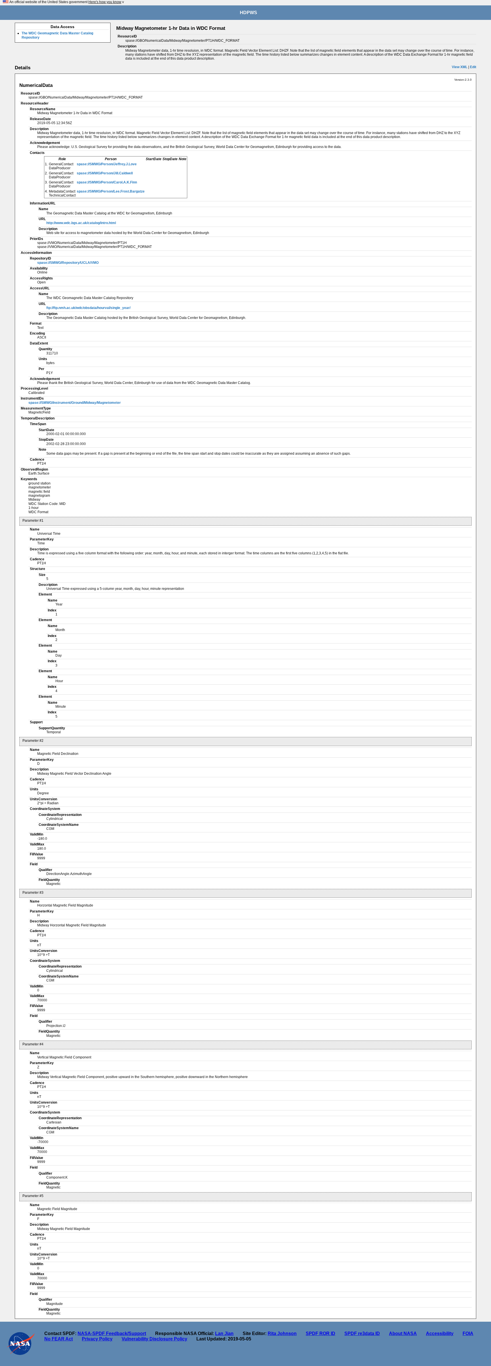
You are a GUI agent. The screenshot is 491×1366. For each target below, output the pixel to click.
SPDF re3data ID (362, 1333)
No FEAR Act (58, 1338)
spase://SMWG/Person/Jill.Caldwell (105, 173)
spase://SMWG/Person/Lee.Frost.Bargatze (111, 191)
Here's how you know (104, 2)
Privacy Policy (97, 1338)
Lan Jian (224, 1333)
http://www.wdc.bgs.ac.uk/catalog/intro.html (81, 223)
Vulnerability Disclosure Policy (154, 1338)
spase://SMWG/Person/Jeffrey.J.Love (107, 164)
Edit (473, 67)
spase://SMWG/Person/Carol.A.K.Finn (107, 182)
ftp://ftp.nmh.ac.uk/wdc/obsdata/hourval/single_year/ (88, 308)
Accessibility (439, 1333)
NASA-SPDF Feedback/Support (112, 1333)
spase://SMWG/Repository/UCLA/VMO (68, 263)
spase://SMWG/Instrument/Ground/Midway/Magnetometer (74, 403)
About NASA (403, 1333)
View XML (459, 67)
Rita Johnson (282, 1333)
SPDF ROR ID (320, 1333)
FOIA (468, 1333)
